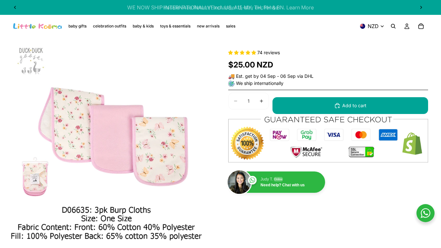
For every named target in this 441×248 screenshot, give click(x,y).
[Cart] (421, 26)
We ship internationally (259, 83)
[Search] (393, 26)
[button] (242, 52)
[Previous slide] (15, 7)
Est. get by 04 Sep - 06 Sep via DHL (274, 76)
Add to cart (354, 105)
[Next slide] (421, 7)
